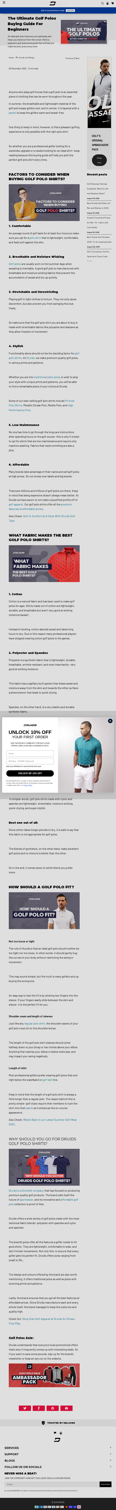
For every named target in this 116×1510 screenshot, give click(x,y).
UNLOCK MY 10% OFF (30, 773)
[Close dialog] (110, 721)
